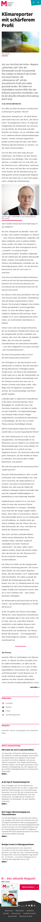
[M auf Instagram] (31, 905)
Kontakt (6, 913)
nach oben (34, 687)
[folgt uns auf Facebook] (26, 905)
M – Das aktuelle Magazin (18, 878)
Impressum (9, 910)
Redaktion (30, 910)
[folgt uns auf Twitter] (29, 905)
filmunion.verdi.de (25, 916)
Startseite (5, 730)
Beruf (13, 730)
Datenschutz (15, 913)
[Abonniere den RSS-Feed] (34, 905)
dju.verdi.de (12, 916)
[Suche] (19, 905)
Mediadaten (19, 910)
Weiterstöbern (28, 887)
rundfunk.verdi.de (29, 913)
